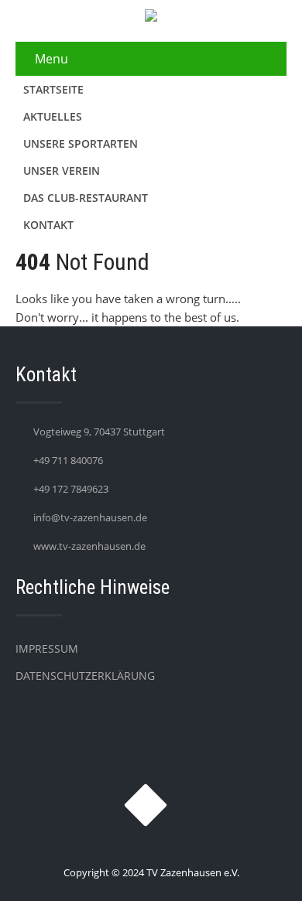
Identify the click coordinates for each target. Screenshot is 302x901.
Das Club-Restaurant (85, 197)
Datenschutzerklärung (85, 675)
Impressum (46, 648)
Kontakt (48, 224)
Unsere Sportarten (80, 143)
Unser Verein (61, 170)
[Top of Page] (258, 868)
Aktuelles (52, 116)
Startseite (53, 89)
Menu (51, 58)
